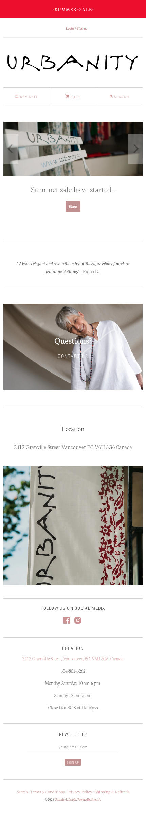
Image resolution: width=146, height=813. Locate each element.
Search (22, 791)
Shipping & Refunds (112, 791)
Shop (73, 206)
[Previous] (10, 149)
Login (70, 28)
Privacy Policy (79, 791)
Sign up (82, 28)
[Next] (135, 149)
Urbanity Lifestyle (65, 799)
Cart (75, 97)
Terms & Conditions (48, 791)
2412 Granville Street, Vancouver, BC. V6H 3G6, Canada (73, 658)
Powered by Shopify (89, 799)
